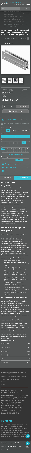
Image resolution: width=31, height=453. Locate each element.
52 (15, 142)
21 (3, 142)
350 (19, 148)
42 (11, 142)
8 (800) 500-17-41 (16, 390)
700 (19, 151)
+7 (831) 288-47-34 (21, 398)
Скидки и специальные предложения (13, 376)
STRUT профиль (8, 14)
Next (28, 59)
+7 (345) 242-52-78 (14, 410)
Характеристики (22, 177)
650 (15, 151)
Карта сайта (5, 450)
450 (28, 148)
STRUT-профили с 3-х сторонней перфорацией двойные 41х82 (13, 17)
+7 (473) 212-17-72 (15, 408)
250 (11, 148)
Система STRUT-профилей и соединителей (17, 13)
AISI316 (18, 131)
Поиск (25, 8)
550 (7, 151)
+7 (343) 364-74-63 (18, 400)
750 (24, 151)
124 (28, 142)
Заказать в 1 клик (15, 111)
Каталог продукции (11, 119)
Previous (2, 59)
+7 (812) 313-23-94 (21, 395)
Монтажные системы (16, 11)
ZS (4, 131)
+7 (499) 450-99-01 (15, 2)
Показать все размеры (15, 154)
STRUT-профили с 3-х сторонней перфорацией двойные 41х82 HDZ (14, 20)
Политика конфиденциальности (11, 446)
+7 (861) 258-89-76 (16, 403)
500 (3, 151)
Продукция (4, 11)
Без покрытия (25, 130)
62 (19, 142)
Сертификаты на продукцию (10, 379)
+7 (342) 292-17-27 (13, 413)
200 (7, 148)
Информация (7, 177)
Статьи (3, 382)
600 (11, 151)
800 (28, 151)
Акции (3, 384)
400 (24, 148)
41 (7, 142)
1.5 (6, 159)
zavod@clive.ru (17, 4)
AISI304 (13, 131)
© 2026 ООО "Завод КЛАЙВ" (10, 443)
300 (15, 148)
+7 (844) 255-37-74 (16, 405)
